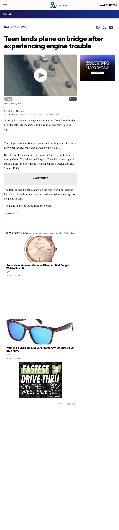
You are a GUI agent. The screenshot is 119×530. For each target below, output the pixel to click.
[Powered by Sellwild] (70, 404)
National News (15, 26)
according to (59, 125)
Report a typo (11, 213)
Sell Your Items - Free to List (41, 234)
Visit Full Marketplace (65, 233)
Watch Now (107, 5)
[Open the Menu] (5, 5)
